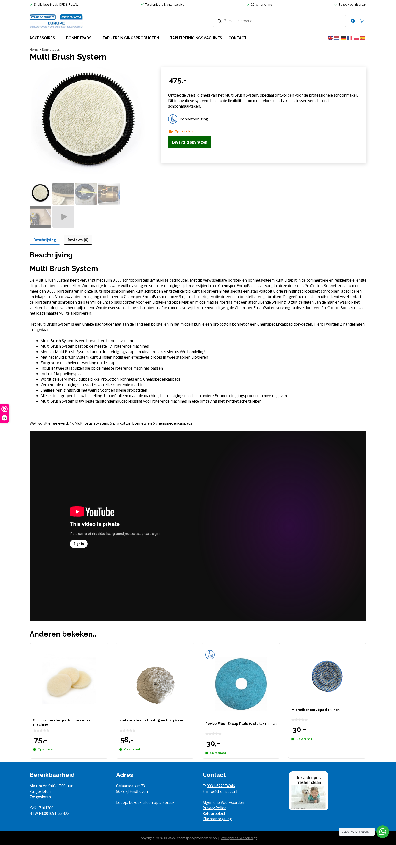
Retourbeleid (214, 813)
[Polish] (357, 37)
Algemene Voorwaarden (223, 802)
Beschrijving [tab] (44, 239)
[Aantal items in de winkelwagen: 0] (361, 20)
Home (34, 49)
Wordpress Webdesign (239, 838)
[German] (344, 37)
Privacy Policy (214, 807)
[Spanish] (363, 37)
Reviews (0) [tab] (78, 239)
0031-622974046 (221, 785)
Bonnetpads (51, 49)
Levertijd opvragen (189, 142)
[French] (350, 37)
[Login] (352, 20)
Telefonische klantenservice (164, 4)
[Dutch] (337, 37)
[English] (331, 37)
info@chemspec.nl (221, 791)
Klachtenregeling (217, 818)
